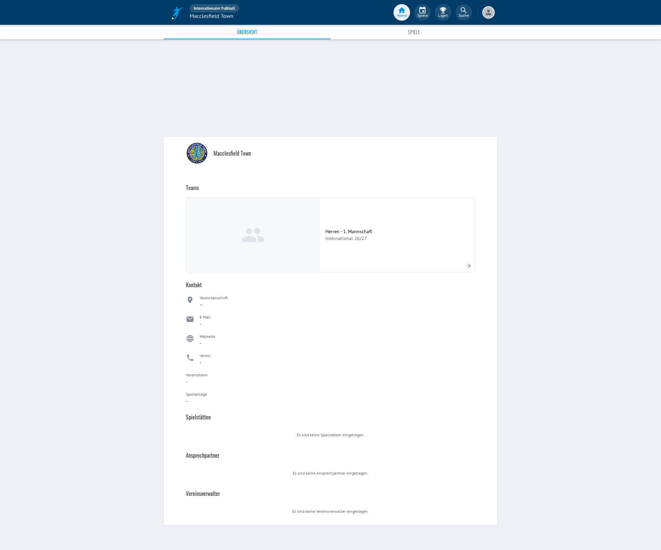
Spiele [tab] (414, 31)
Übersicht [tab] (247, 31)
